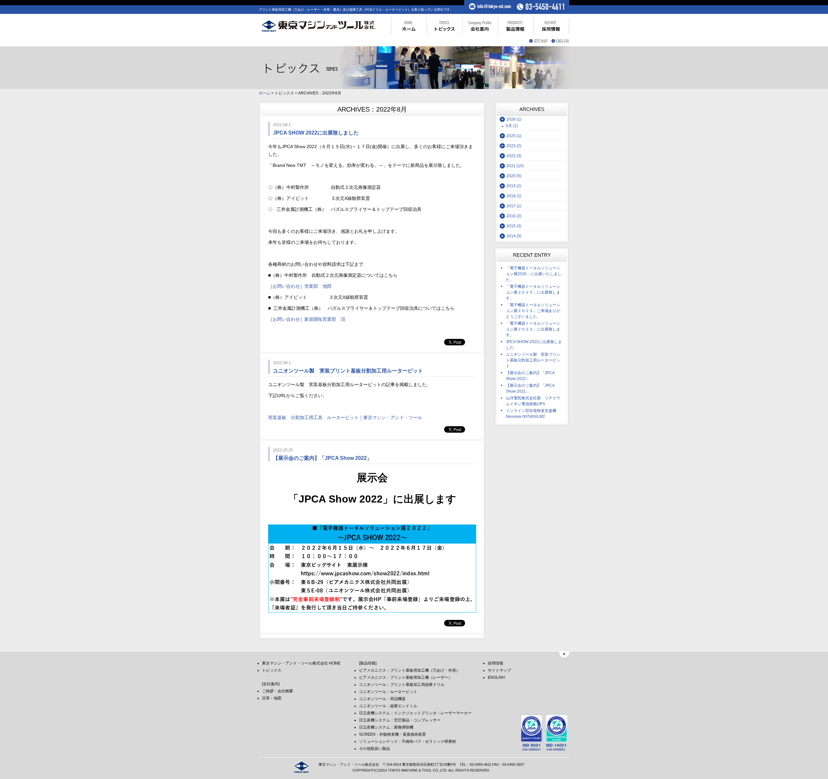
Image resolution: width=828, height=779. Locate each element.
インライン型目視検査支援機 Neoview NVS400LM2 (531, 413)
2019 (514, 186)
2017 (514, 206)
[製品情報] (367, 663)
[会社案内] (270, 684)
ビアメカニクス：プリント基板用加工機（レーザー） (405, 677)
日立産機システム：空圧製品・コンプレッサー (400, 720)
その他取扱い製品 (374, 748)
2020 (514, 176)
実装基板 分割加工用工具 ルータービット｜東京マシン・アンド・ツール (345, 417)
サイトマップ (499, 670)
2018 (514, 196)
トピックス (271, 670)
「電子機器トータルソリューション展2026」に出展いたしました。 (533, 274)
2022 (514, 156)
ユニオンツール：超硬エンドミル (388, 706)
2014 (514, 236)
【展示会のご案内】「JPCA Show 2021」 (530, 388)
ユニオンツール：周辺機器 (382, 699)
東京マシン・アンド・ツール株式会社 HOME (301, 663)
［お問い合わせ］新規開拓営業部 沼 (306, 319)
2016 (514, 216)
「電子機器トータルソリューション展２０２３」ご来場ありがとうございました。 (533, 311)
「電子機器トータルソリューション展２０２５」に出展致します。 (533, 292)
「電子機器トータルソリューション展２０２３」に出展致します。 (533, 329)
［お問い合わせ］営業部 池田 (300, 286)
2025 (514, 136)
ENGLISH (496, 677)
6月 (512, 126)
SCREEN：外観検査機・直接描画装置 (392, 734)
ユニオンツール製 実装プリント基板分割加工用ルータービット (533, 360)
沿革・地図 (271, 698)
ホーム (264, 93)
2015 (514, 226)
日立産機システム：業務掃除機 (386, 727)
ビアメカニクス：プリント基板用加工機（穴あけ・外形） (409, 670)
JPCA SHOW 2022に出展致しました (534, 345)
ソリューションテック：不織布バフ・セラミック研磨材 (407, 741)
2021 (515, 166)
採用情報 (495, 663)
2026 (514, 119)
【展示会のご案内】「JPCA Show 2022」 (530, 376)
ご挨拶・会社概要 (277, 691)
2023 (514, 146)
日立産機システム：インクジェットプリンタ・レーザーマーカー (415, 713)
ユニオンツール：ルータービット (388, 691)
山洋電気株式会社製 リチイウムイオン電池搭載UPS (533, 401)
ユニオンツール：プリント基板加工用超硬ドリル (401, 684)
